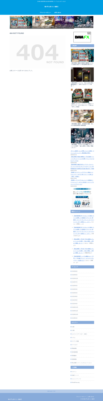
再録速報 (74, 348)
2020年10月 (75, 314)
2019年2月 (74, 318)
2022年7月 (74, 282)
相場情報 (74, 359)
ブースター (75, 344)
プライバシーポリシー (81, 396)
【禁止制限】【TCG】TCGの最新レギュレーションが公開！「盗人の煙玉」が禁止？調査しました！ (83, 241)
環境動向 (74, 355)
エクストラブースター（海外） (80, 334)
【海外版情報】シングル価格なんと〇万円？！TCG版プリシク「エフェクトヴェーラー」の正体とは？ (83, 258)
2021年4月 (74, 303)
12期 (73, 330)
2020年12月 (75, 307)
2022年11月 (75, 278)
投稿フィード (75, 375)
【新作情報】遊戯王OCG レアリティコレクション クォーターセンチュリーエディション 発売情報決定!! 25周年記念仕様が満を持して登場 (82, 166)
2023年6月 (74, 274)
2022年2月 (74, 292)
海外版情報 (75, 352)
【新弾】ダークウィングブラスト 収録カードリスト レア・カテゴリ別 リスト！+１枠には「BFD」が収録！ (82, 174)
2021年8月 (74, 296)
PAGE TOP (52, 391)
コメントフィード (76, 378)
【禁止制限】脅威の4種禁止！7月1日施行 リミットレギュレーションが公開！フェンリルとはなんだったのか (82, 158)
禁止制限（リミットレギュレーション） (82, 362)
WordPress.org (75, 382)
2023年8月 (74, 271)
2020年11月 (75, 310)
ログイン (74, 371)
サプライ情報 (75, 341)
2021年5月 (74, 300)
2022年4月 (74, 285)
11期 (73, 326)
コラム (73, 337)
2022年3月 (74, 289)
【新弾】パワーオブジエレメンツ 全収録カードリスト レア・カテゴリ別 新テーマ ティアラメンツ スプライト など (82, 182)
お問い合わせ (91, 396)
